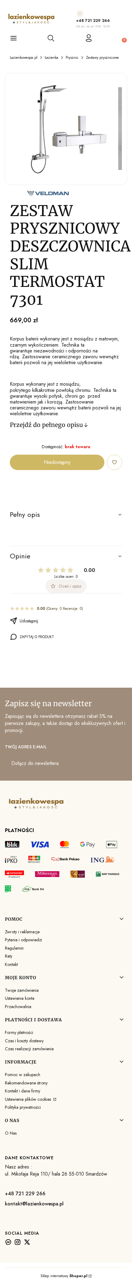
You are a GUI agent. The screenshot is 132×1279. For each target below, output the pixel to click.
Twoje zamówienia (22, 990)
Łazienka (51, 57)
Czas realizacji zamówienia (29, 1049)
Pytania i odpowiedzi (23, 940)
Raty (8, 956)
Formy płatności (19, 1032)
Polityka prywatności (23, 1107)
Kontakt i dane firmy (22, 1091)
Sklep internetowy (64, 1276)
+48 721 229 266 (93, 20)
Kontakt (11, 964)
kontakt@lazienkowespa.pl (34, 1203)
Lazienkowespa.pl (23, 57)
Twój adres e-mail (26, 747)
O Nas (11, 1133)
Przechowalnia (18, 1006)
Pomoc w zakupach (22, 1075)
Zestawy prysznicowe (102, 57)
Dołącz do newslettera (35, 763)
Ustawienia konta (19, 998)
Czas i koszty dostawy (24, 1041)
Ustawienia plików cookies (28, 1099)
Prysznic (72, 57)
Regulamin (14, 948)
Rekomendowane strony (26, 1083)
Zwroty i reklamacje (22, 932)
